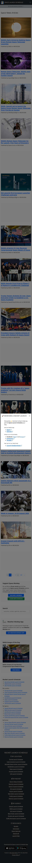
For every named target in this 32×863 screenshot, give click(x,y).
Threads (9, 440)
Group (22, 437)
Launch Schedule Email (14, 445)
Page (14, 437)
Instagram (10, 438)
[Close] (29, 416)
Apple (8, 430)
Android (9, 431)
